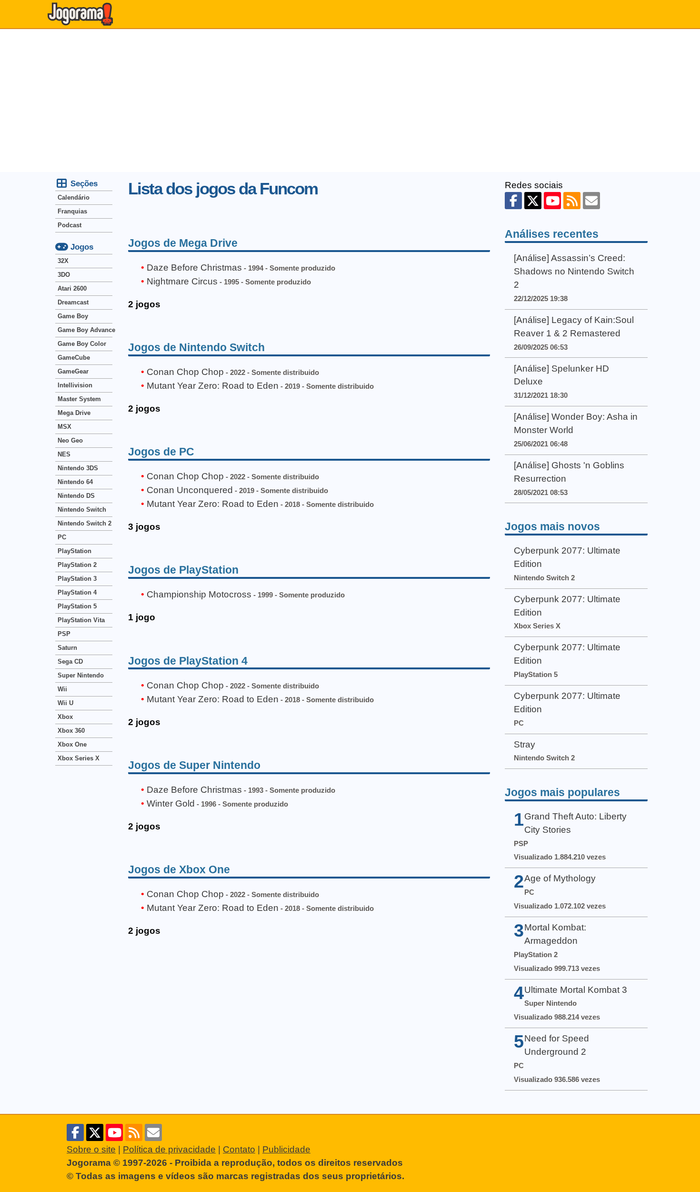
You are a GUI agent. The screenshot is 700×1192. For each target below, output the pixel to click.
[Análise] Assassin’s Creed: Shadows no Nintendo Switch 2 (574, 271)
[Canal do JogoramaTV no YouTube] (552, 200)
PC (62, 537)
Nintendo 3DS (78, 468)
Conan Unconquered (190, 490)
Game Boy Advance (85, 329)
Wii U (65, 703)
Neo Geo (70, 440)
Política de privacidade (169, 1149)
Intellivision (75, 385)
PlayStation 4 (77, 592)
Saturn (67, 647)
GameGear (73, 371)
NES (64, 454)
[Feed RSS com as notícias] (571, 200)
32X (63, 260)
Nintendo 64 (75, 481)
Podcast (69, 225)
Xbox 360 (71, 730)
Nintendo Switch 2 (84, 523)
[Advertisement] (350, 100)
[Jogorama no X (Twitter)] (532, 200)
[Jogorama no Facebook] (513, 200)
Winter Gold (171, 803)
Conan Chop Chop (185, 372)
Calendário (74, 197)
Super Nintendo (81, 675)
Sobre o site (91, 1149)
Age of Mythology (560, 878)
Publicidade (286, 1149)
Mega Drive (74, 412)
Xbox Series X (79, 758)
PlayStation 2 (77, 564)
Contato (239, 1149)
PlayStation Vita (81, 620)
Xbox (65, 716)
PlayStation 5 (77, 606)
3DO (64, 274)
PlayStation (74, 551)
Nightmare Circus (182, 281)
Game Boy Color (82, 343)
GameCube (74, 357)
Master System (79, 399)
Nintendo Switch (82, 509)
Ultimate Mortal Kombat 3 (575, 990)
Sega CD (70, 661)
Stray (524, 744)
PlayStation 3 (77, 578)
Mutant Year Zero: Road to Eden (213, 386)
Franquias (72, 211)
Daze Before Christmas (194, 268)
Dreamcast (73, 302)
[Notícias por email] (591, 200)
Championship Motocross (199, 594)
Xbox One (72, 744)
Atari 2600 (72, 288)
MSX (64, 426)
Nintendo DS (76, 495)
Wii (62, 689)
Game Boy (73, 316)
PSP (64, 633)
